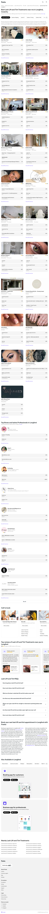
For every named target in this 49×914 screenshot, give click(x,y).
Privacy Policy (3, 895)
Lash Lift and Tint (18, 5)
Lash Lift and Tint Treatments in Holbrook (33, 845)
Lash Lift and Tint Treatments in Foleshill (33, 843)
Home (2, 5)
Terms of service (4, 897)
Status (2, 889)
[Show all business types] (47, 764)
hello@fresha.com (30, 745)
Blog (2, 875)
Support (2, 888)
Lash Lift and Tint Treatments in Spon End (8, 843)
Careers (2, 871)
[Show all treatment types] (47, 17)
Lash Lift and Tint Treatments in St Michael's (34, 849)
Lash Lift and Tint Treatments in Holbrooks (9, 845)
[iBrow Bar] (28, 623)
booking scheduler (41, 735)
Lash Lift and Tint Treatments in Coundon (8, 847)
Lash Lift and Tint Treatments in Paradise (8, 849)
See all (24, 601)
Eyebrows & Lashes (9, 5)
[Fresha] (3, 2)
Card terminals (4, 886)
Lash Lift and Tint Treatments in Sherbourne (9, 851)
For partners (3, 882)
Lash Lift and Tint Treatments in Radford (8, 853)
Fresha (21, 728)
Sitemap (2, 877)
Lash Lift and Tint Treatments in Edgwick (33, 847)
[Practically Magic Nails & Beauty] (9, 623)
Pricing (2, 884)
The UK (24, 5)
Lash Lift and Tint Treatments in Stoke (33, 851)
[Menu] (46, 2)
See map (43, 13)
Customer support (4, 873)
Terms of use (3, 898)
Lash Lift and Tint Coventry (33, 5)
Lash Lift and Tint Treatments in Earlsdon (33, 853)
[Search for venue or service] (42, 2)
